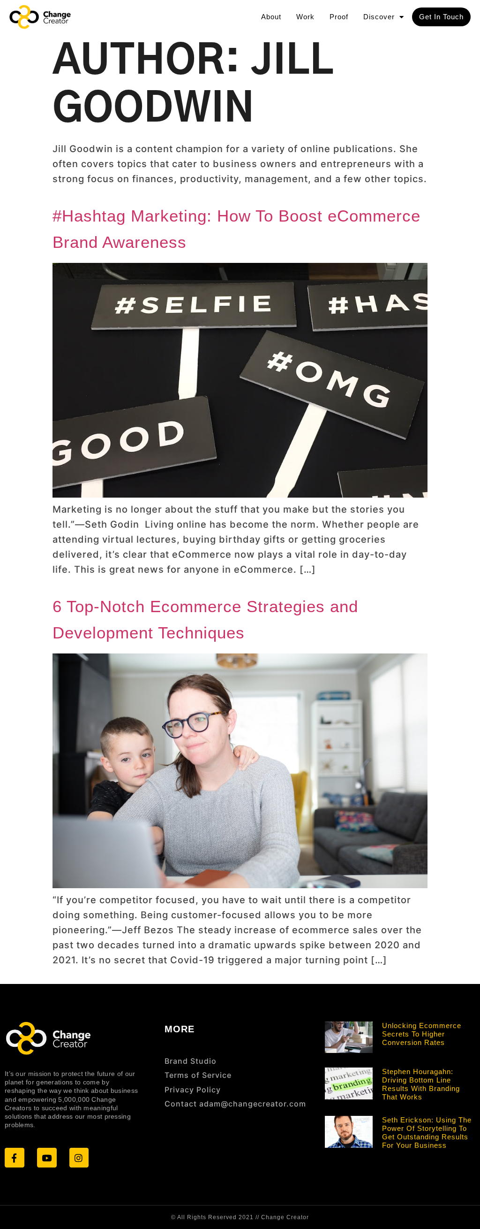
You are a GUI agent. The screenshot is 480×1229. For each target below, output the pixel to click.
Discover (379, 17)
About (271, 17)
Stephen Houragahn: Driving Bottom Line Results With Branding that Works (421, 1084)
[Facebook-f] (14, 1158)
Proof (339, 17)
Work (305, 17)
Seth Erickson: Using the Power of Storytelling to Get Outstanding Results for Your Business (427, 1132)
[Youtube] (47, 1158)
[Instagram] (79, 1158)
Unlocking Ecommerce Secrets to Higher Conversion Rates (421, 1034)
